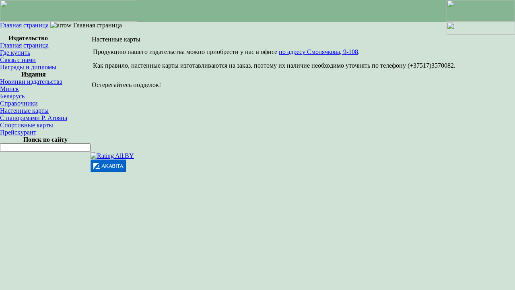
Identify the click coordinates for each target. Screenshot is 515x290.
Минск (9, 88)
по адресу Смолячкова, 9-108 (318, 51)
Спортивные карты (26, 125)
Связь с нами (18, 59)
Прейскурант (18, 132)
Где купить (15, 52)
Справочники (19, 103)
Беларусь (12, 96)
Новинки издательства (31, 81)
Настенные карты (24, 110)
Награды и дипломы (28, 67)
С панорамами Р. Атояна (33, 117)
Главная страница (24, 25)
